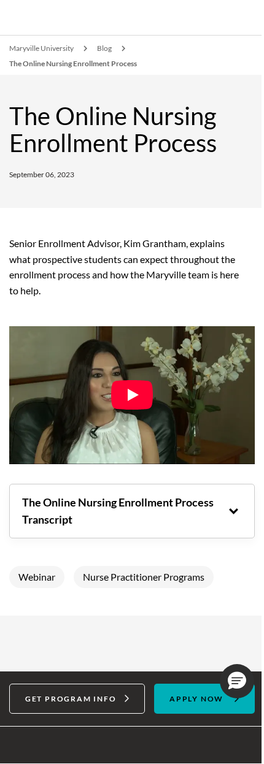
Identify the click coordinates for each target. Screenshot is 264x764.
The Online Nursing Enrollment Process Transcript (97, 505)
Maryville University (41, 48)
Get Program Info (68, 693)
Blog (104, 48)
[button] (228, 681)
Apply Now (190, 693)
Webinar (36, 572)
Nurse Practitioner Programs (143, 572)
